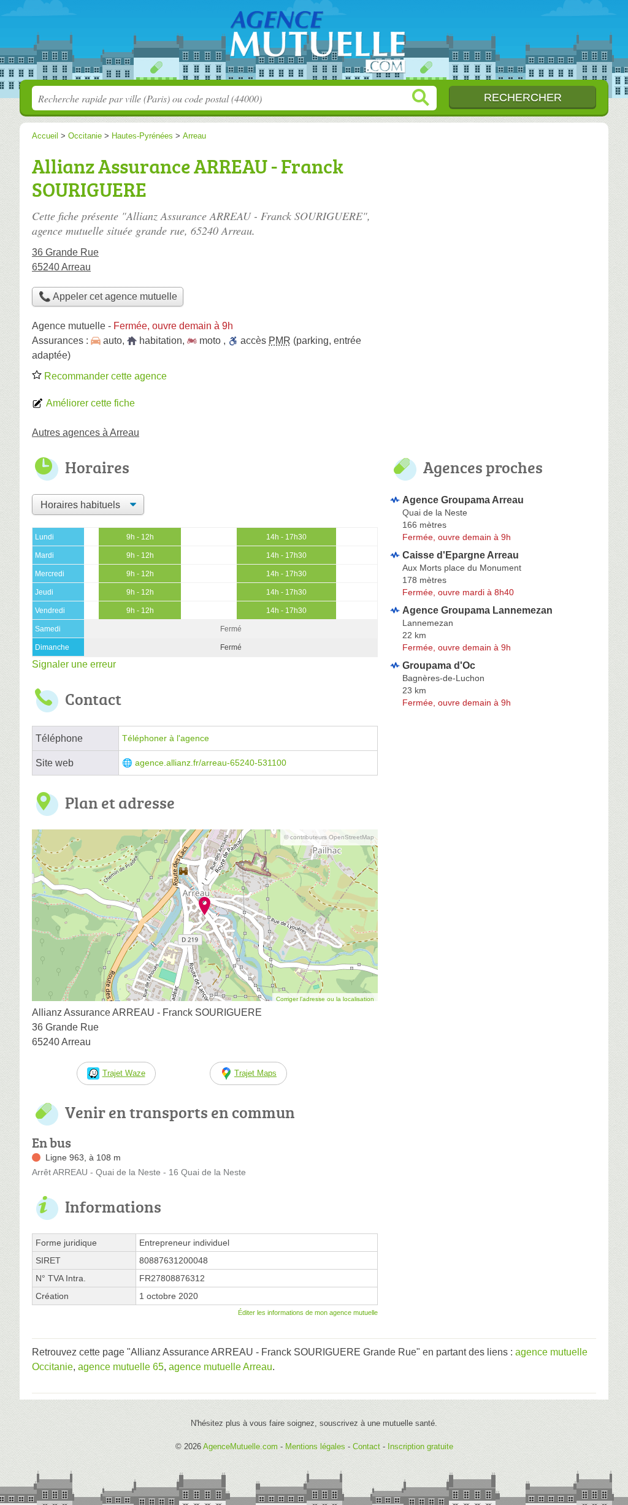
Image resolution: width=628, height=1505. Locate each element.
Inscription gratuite (420, 1446)
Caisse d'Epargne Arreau (460, 555)
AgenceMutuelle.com (314, 43)
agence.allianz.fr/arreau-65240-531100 (210, 763)
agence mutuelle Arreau (220, 1367)
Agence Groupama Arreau (463, 500)
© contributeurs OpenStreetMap (329, 837)
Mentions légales (315, 1446)
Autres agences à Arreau (85, 432)
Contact (366, 1446)
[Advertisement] (493, 236)
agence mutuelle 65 (121, 1367)
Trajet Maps (255, 1073)
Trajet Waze (123, 1073)
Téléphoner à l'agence (165, 738)
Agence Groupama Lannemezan (477, 610)
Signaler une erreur (74, 664)
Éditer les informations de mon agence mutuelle (308, 1312)
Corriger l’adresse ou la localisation (325, 999)
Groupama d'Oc (438, 665)
